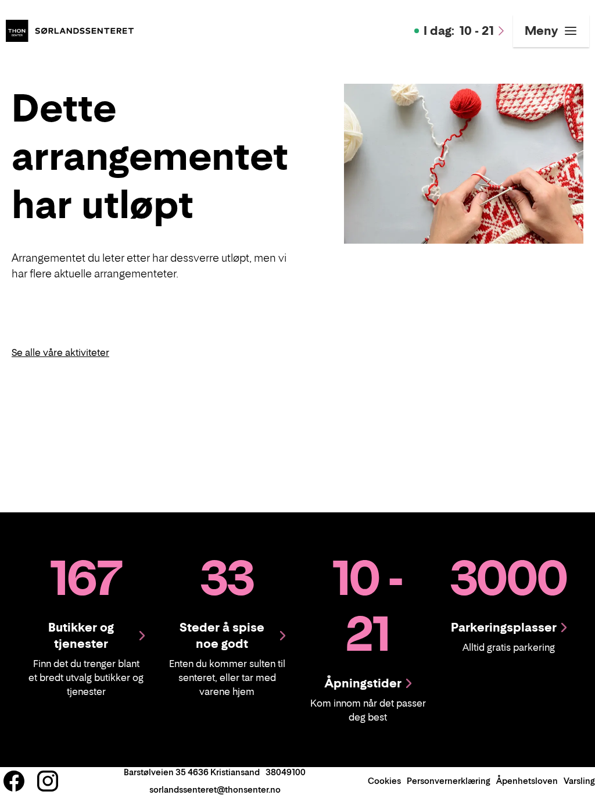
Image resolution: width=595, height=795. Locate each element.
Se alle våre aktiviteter (60, 352)
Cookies (384, 781)
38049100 (286, 772)
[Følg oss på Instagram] (48, 781)
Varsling (579, 781)
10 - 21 (459, 31)
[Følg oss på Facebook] (14, 781)
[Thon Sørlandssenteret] (70, 29)
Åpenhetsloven (527, 781)
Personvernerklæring (448, 781)
